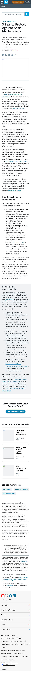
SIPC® (3, 656)
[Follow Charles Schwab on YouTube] (2, 595)
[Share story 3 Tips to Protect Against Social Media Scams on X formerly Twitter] (3, 55)
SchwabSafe (5, 635)
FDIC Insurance (10, 656)
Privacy (13, 635)
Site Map (18, 638)
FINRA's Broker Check (22, 656)
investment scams (18, 108)
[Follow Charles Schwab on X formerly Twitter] (6, 595)
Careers (3, 647)
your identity (9, 300)
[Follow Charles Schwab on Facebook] (10, 595)
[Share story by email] (12, 55)
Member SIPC (10, 585)
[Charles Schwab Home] (6, 2)
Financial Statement (19, 641)
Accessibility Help (6, 644)
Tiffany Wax (14, 50)
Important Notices (6, 653)
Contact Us (15, 644)
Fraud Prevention (8, 21)
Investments (7, 489)
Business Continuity (6, 641)
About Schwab (24, 644)
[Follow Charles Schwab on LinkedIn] (14, 595)
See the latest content (15, 411)
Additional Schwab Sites (7, 638)
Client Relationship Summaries (9, 662)
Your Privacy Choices (9, 665)
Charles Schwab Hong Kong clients (12, 579)
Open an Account (18, 2)
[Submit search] (26, 14)
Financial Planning (21, 489)
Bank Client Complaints (7, 659)
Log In (27, 2)
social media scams (14, 190)
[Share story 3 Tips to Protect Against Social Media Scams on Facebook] (6, 55)
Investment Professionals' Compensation (12, 650)
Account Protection (18, 653)
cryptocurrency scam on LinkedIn (16, 161)
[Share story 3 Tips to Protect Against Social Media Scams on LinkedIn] (9, 55)
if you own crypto (19, 242)
